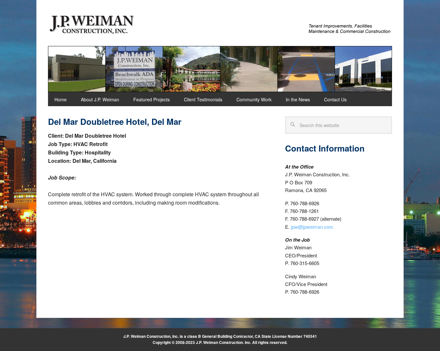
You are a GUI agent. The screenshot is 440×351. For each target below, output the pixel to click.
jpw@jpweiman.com (312, 226)
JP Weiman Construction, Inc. (91, 24)
